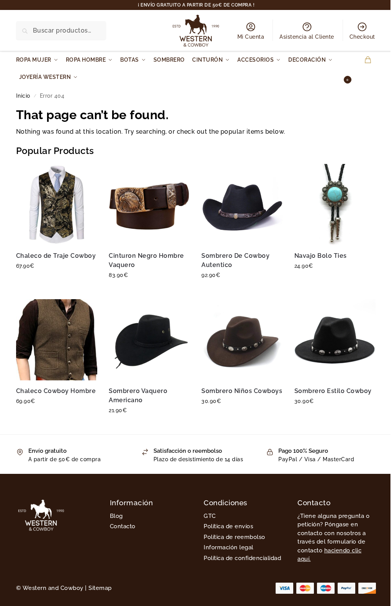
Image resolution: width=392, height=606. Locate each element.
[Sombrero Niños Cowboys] (242, 339)
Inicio (23, 96)
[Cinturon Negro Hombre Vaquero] (149, 204)
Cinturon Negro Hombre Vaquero (146, 260)
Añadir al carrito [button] (335, 282)
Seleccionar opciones (56, 282)
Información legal (228, 547)
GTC (210, 516)
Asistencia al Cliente (306, 37)
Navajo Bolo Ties (320, 255)
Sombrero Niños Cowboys (241, 391)
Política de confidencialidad (242, 558)
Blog (116, 516)
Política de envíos (228, 526)
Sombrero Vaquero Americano (138, 395)
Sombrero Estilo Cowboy (333, 391)
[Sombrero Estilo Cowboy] (335, 339)
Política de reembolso (234, 537)
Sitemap (100, 588)
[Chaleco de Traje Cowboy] (56, 204)
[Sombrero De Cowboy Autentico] (242, 204)
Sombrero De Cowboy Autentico (235, 260)
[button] (361, 68)
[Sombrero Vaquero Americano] (149, 339)
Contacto (123, 526)
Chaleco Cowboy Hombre (56, 391)
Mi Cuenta (251, 37)
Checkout (362, 37)
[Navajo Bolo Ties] (335, 204)
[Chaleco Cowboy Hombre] (56, 339)
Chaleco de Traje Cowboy (56, 255)
